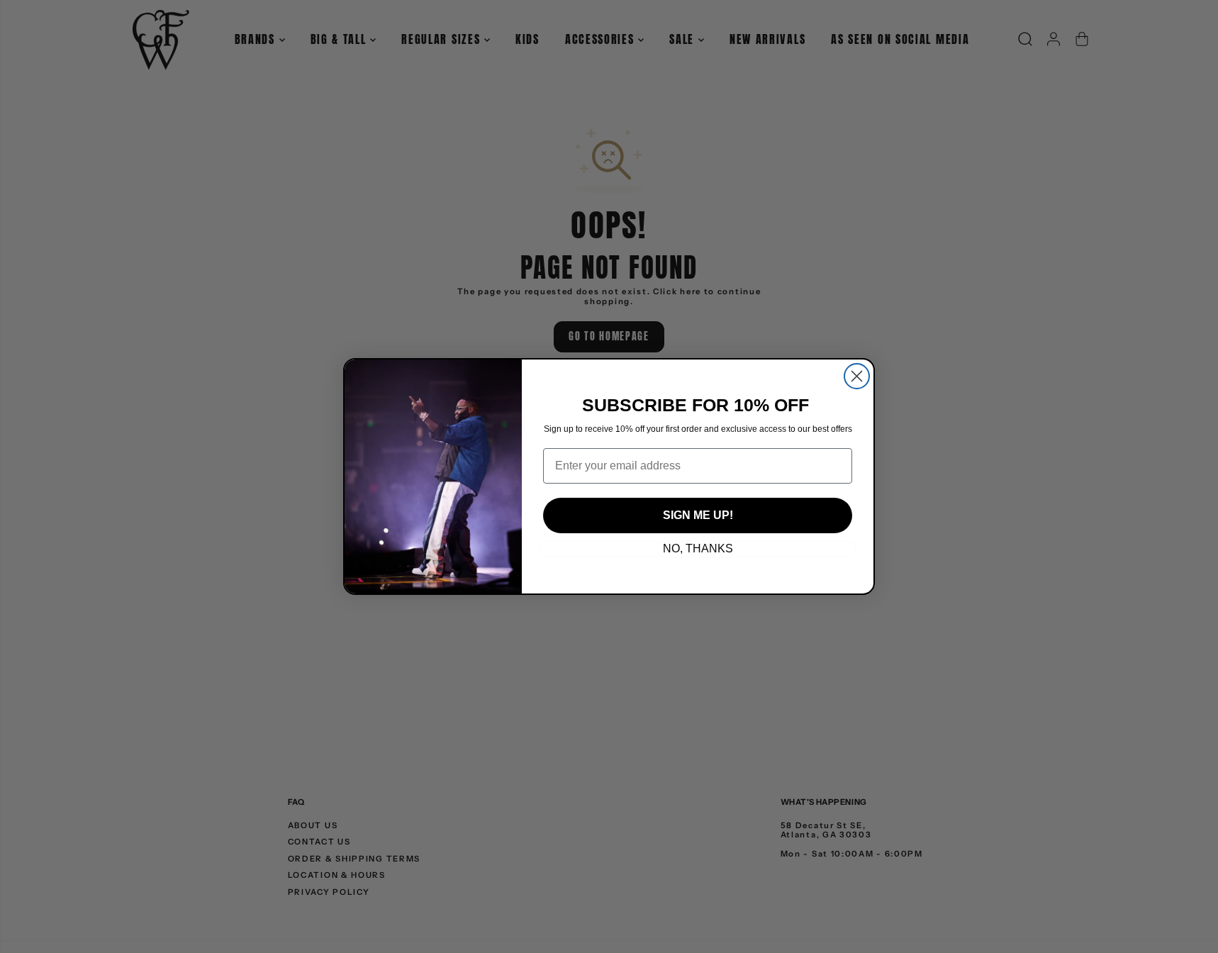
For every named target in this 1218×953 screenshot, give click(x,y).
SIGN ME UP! (698, 515)
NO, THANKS (698, 548)
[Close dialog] (856, 376)
